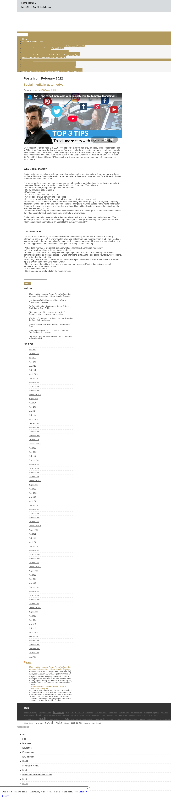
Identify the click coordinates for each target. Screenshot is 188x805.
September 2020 (35, 567)
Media (25, 770)
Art (23, 734)
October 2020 (34, 563)
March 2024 (33, 419)
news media (99, 719)
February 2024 (34, 423)
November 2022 (34, 472)
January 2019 (34, 640)
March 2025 (33, 374)
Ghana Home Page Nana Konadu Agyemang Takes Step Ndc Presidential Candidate (53, 46)
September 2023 (35, 444)
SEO (160, 719)
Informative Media (30, 766)
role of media (133, 719)
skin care (39, 723)
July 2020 (32, 575)
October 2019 (34, 604)
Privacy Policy (27, 62)
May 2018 (32, 657)
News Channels (76, 719)
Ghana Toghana (28, 3)
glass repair (164, 712)
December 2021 (34, 513)
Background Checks (45, 712)
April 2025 (32, 370)
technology (76, 722)
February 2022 (34, 505)
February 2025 (34, 378)
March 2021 (33, 542)
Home (24, 39)
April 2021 (32, 538)
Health (25, 761)
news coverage (87, 719)
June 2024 (32, 407)
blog (24, 739)
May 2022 (32, 497)
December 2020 (34, 554)
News (25, 784)
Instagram (110, 715)
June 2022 (32, 493)
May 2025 (32, 366)
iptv (116, 715)
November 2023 (34, 436)
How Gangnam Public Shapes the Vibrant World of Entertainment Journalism (47, 301)
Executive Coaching (101, 712)
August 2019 (33, 612)
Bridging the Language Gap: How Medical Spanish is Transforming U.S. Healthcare (48, 331)
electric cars (89, 712)
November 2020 (34, 559)
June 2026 (32, 350)
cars (72, 712)
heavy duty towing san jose (52, 715)
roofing (142, 719)
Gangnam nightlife (151, 713)
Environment (28, 757)
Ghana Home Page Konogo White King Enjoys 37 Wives (43, 48)
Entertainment (28, 752)
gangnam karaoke (136, 712)
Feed (28, 662)
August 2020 (33, 571)
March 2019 (33, 632)
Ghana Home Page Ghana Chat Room (36, 50)
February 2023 (34, 460)
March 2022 (33, 501)
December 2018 (34, 645)
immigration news (93, 715)
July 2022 (32, 489)
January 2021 (34, 550)
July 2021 (32, 534)
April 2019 (32, 628)
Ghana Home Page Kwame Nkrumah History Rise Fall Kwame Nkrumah (49, 67)
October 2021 (34, 522)
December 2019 (34, 595)
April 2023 (32, 456)
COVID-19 (79, 713)
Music (25, 779)
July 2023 (32, 448)
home (82, 715)
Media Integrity (54, 719)
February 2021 (34, 546)
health (39, 715)
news (64, 719)
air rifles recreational (30, 712)
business (58, 712)
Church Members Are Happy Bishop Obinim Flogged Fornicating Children (49, 64)
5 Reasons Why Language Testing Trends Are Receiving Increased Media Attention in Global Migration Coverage (49, 295)
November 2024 (34, 391)
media (43, 718)
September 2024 (35, 395)
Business (26, 743)
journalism (123, 715)
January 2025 (34, 382)
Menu (23, 35)
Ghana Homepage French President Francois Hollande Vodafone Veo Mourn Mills (52, 71)
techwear (87, 723)
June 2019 (32, 620)
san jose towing (151, 719)
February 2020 (34, 587)
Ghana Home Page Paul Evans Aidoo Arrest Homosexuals (44, 57)
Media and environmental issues (37, 775)
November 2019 (34, 600)
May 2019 (32, 624)
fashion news (113, 712)
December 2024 (34, 386)
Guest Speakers (29, 715)
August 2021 (33, 530)
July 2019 (32, 616)
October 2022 (34, 477)
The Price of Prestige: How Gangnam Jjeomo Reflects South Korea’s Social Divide (49, 307)
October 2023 (34, 440)
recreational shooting (121, 719)
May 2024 (32, 411)
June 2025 (32, 362)
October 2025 (34, 354)
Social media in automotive (43, 84)
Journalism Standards (136, 715)
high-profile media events (70, 715)
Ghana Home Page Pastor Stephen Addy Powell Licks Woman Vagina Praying (51, 55)
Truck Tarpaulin (96, 723)
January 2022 (34, 509)
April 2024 (32, 415)
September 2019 (35, 608)
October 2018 (34, 653)
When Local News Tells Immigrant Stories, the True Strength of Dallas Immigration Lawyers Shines (48, 313)
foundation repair (124, 712)
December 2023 (34, 432)
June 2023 (32, 452)
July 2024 (32, 403)
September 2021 (35, 526)
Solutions (66, 723)
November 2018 (34, 649)
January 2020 (34, 591)
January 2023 (34, 464)
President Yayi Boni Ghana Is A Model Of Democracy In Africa (45, 53)
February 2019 (34, 636)
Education (27, 748)
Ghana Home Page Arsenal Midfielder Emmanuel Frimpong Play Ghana (48, 69)
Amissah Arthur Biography (32, 41)
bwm (67, 712)
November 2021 (34, 518)
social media (53, 722)
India (103, 715)
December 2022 (34, 468)
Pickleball (110, 719)
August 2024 (33, 399)
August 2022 (33, 485)
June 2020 (32, 579)
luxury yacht (148, 715)
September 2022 (35, 481)
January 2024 (34, 427)
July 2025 (32, 358)
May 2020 (32, 583)
